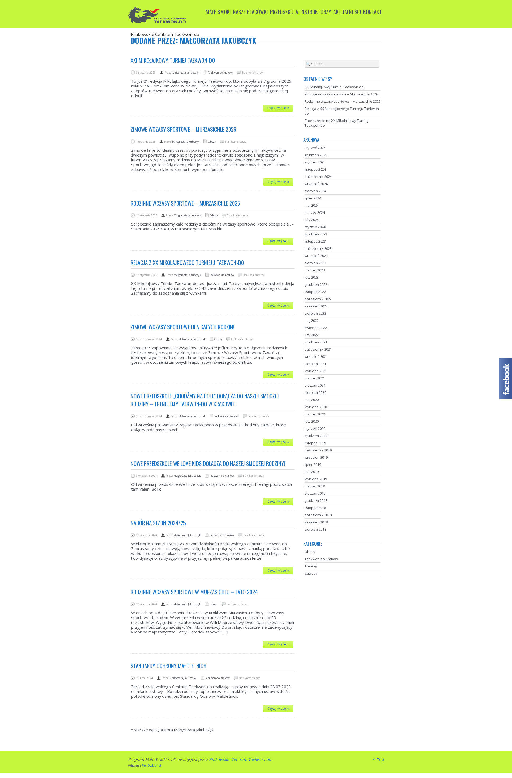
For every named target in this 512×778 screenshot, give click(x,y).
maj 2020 (312, 399)
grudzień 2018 (316, 500)
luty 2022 (312, 334)
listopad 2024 (315, 169)
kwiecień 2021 (316, 370)
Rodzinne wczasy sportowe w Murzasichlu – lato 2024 (194, 592)
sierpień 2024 (315, 191)
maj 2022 (312, 320)
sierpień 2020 (315, 392)
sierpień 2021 (315, 363)
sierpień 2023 (315, 262)
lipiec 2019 (313, 464)
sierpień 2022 (315, 313)
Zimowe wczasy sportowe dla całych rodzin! (182, 327)
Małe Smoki (218, 11)
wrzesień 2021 (316, 356)
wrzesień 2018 (316, 522)
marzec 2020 (315, 414)
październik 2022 (318, 298)
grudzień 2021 (316, 342)
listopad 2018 (315, 507)
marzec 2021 (315, 378)
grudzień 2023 (316, 234)
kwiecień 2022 (316, 327)
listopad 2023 (315, 241)
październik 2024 (318, 176)
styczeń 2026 (315, 147)
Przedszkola (284, 11)
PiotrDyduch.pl (151, 765)
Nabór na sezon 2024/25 (158, 523)
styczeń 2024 (315, 226)
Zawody (311, 573)
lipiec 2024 (313, 198)
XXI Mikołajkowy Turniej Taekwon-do (173, 60)
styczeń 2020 (315, 428)
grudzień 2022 (316, 284)
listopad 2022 (315, 291)
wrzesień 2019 (316, 457)
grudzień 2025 (316, 155)
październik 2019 (318, 450)
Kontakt (372, 11)
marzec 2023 (315, 270)
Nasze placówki (250, 11)
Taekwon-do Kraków (220, 72)
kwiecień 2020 (316, 406)
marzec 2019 (315, 486)
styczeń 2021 (315, 385)
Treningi (311, 566)
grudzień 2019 (316, 435)
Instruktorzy (315, 11)
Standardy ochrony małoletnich (168, 665)
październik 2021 (318, 349)
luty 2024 (312, 219)
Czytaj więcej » (278, 108)
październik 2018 (318, 514)
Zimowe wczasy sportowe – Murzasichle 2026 (183, 129)
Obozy (212, 141)
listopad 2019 (315, 442)
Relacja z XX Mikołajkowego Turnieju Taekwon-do (187, 262)
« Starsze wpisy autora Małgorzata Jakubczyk (172, 729)
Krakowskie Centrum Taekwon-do (240, 759)
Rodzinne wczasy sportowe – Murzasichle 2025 (185, 203)
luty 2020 (312, 421)
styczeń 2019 (315, 493)
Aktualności (347, 11)
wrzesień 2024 (316, 183)
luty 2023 (312, 277)
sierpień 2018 (315, 529)
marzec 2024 (315, 212)
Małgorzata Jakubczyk (185, 72)
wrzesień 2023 (316, 255)
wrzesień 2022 (316, 306)
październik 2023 (318, 248)
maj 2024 (312, 205)
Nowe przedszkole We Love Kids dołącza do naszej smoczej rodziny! (208, 463)
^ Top (378, 759)
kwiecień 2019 (316, 478)
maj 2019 (312, 471)
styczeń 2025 (315, 162)
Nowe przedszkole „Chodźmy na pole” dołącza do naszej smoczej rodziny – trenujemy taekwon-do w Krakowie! (205, 400)
